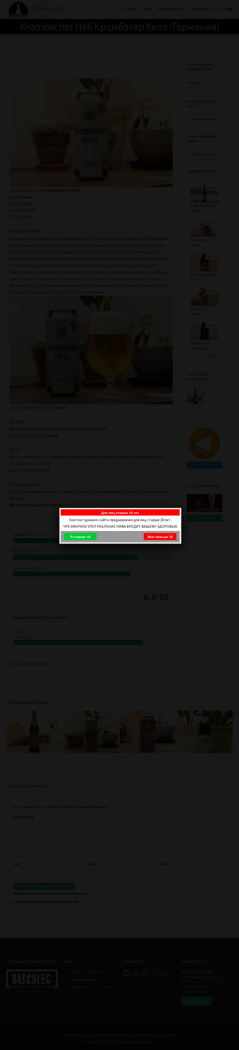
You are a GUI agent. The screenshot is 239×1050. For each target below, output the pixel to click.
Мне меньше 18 (160, 536)
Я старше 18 (80, 536)
